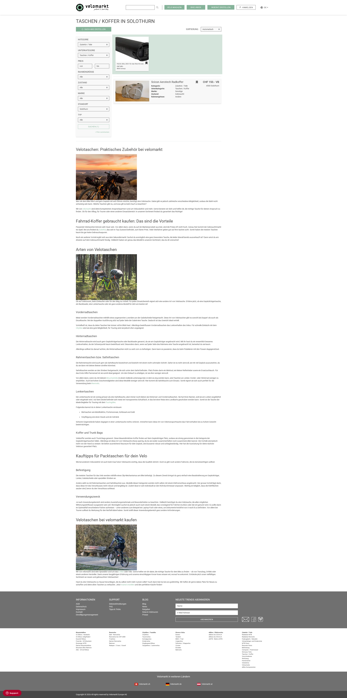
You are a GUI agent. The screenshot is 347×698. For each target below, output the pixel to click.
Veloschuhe (246, 665)
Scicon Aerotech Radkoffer (167, 82)
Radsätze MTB (247, 635)
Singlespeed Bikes (148, 643)
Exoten (178, 635)
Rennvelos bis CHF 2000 (117, 637)
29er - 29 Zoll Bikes (82, 650)
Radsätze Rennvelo (248, 637)
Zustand (82, 82)
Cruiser (178, 645)
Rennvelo (95, 383)
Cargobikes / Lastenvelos (151, 645)
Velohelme (245, 663)
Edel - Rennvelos (114, 635)
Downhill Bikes (81, 639)
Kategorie (83, 39)
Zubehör (102, 230)
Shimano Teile (247, 652)
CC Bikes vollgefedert (83, 637)
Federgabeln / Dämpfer (250, 639)
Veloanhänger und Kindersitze (252, 641)
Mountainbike (112, 378)
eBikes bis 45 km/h (215, 637)
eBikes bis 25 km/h (215, 635)
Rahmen (112, 643)
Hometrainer (246, 661)
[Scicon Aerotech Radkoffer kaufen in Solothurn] (132, 91)
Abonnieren (206, 619)
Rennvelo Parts (247, 645)
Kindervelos (146, 641)
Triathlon (112, 639)
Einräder (178, 648)
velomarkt (87, 209)
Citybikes (145, 635)
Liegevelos (179, 641)
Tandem (178, 637)
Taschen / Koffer (247, 654)
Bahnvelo (179, 650)
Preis (80, 61)
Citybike (79, 328)
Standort (83, 104)
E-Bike (121, 572)
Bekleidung (245, 648)
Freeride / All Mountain (83, 641)
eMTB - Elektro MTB (215, 639)
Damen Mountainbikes (83, 645)
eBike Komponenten (249, 667)
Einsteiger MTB (81, 643)
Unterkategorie (86, 50)
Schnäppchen (146, 639)
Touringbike (110, 402)
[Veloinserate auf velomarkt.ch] (92, 7)
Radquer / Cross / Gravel (117, 645)
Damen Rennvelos (115, 641)
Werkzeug (245, 658)
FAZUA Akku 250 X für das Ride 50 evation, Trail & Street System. (139, 64)
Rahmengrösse (86, 72)
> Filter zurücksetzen (102, 132)
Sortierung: (192, 29)
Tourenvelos (146, 637)
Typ (80, 115)
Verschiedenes (247, 656)
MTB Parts (245, 643)
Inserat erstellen (127, 585)
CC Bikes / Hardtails (83, 635)
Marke (81, 93)
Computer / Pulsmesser (250, 650)
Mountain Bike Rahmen (84, 648)
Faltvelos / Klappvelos (183, 643)
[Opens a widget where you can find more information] (12, 693)
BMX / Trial (179, 639)
